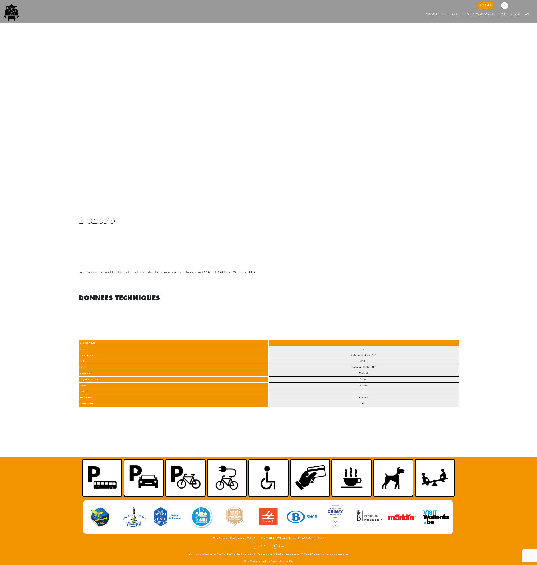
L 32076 (96, 219)
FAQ (526, 14)
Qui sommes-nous (480, 14)
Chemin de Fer (436, 14)
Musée (456, 14)
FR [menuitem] (504, 5)
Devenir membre (509, 14)
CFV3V (261, 546)
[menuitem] (504, 5)
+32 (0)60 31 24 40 (313, 538)
